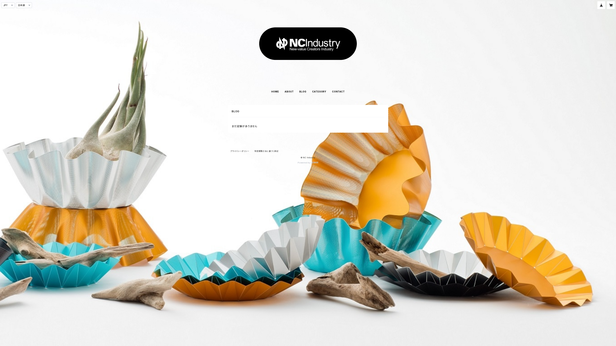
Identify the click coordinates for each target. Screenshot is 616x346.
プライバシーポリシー (239, 151)
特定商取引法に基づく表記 (266, 151)
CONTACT (338, 91)
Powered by (304, 162)
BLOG (302, 91)
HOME (275, 91)
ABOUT (289, 91)
